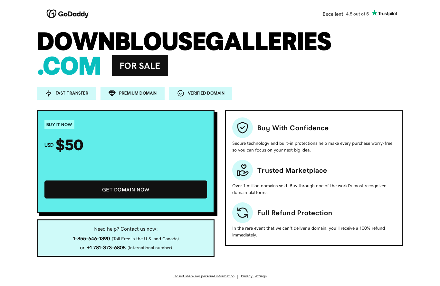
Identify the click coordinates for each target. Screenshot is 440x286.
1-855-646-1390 (91, 238)
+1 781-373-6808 (106, 247)
